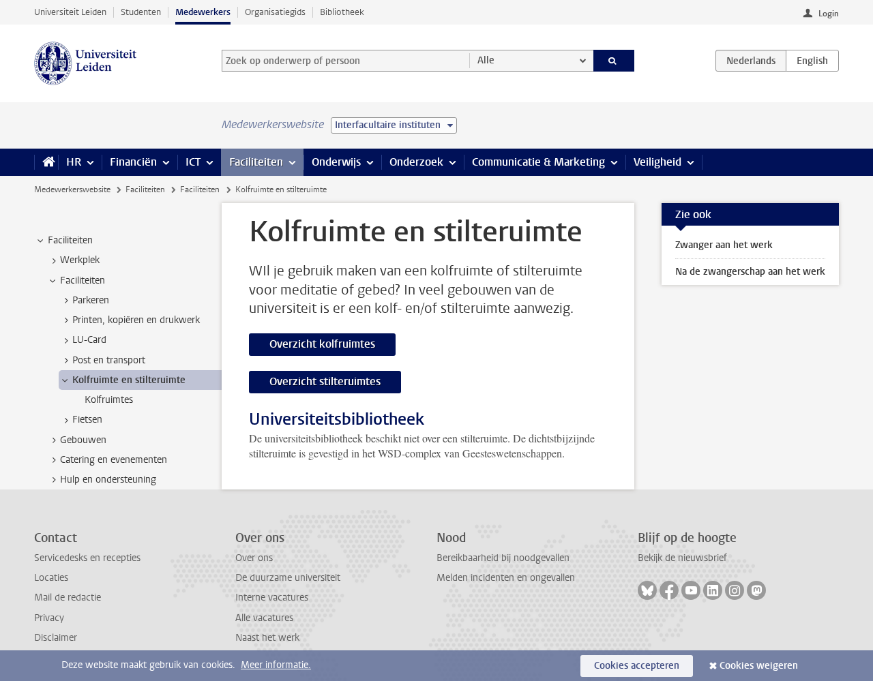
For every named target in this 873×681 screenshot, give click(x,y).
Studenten (141, 12)
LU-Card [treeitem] (89, 339)
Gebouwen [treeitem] (83, 440)
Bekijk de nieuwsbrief (682, 557)
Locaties (51, 577)
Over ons (254, 557)
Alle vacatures (264, 617)
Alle (485, 60)
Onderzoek (416, 162)
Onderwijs (336, 162)
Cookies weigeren (759, 665)
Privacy (49, 617)
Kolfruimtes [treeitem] (109, 399)
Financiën (133, 162)
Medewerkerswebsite (72, 189)
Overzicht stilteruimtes (325, 381)
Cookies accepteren (636, 665)
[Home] (46, 162)
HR (73, 162)
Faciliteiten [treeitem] (70, 240)
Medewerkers (203, 12)
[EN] (812, 61)
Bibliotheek (342, 12)
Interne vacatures (271, 597)
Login (828, 13)
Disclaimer (55, 637)
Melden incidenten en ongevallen (505, 577)
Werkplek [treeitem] (80, 260)
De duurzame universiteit (287, 577)
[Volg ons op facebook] (669, 590)
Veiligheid (657, 162)
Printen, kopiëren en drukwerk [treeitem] (136, 320)
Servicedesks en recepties (87, 557)
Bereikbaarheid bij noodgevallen (502, 557)
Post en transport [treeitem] (108, 360)
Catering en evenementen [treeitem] (113, 459)
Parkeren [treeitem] (90, 300)
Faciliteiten (256, 162)
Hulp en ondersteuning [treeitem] (108, 479)
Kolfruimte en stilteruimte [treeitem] (129, 380)
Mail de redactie (67, 597)
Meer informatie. (276, 665)
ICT (193, 162)
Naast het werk (267, 637)
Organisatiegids (275, 12)
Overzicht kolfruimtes (322, 344)
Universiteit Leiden (70, 12)
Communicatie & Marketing (538, 162)
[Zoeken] (614, 61)
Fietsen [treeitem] (87, 419)
